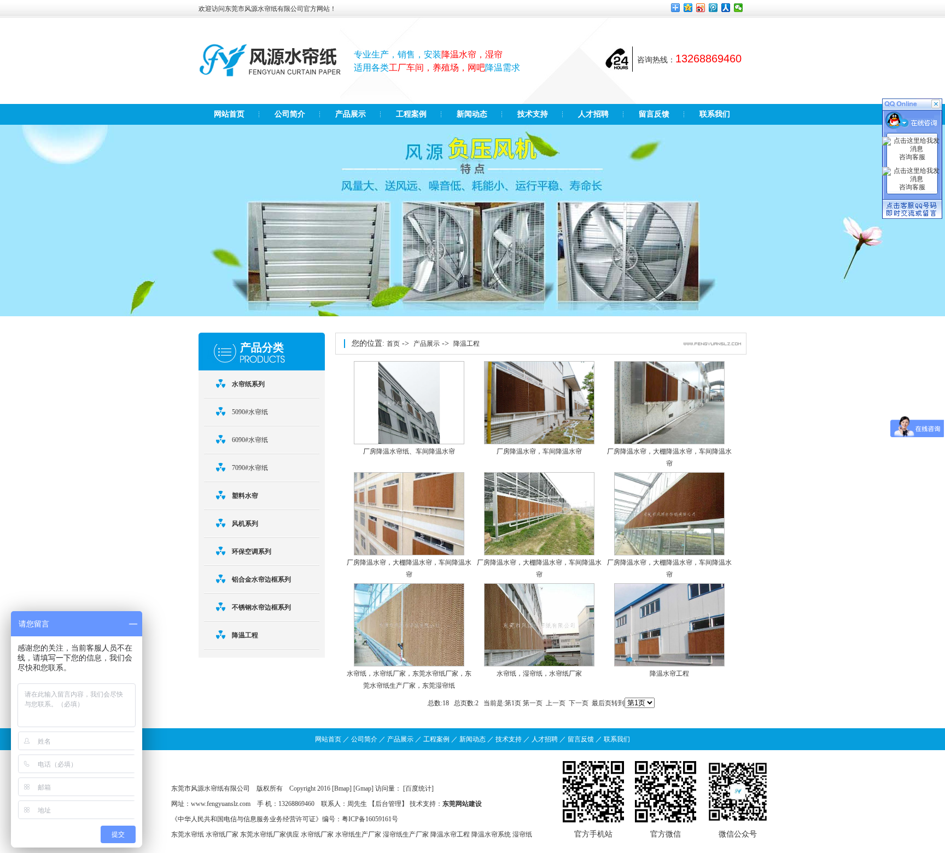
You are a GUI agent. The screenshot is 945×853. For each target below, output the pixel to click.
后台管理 (388, 804)
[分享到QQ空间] (688, 7)
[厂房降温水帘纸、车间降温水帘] (409, 442)
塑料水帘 (245, 496)
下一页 (578, 703)
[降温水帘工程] (669, 664)
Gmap (363, 788)
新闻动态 (472, 739)
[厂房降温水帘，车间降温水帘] (539, 442)
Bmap (341, 788)
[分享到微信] (738, 7)
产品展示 (426, 343)
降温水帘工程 (669, 673)
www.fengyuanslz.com (220, 804)
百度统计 (418, 788)
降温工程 (245, 635)
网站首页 (328, 739)
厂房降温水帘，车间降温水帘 (539, 451)
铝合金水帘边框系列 (261, 579)
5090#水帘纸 (250, 412)
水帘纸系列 (248, 384)
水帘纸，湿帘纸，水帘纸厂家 (539, 673)
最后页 (601, 703)
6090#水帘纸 (250, 440)
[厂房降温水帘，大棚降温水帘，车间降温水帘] (669, 442)
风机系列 (245, 523)
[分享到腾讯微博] (713, 7)
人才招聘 (545, 739)
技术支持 (508, 739)
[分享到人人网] (726, 7)
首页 (393, 343)
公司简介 (364, 739)
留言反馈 (581, 739)
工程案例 (436, 739)
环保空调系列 (251, 551)
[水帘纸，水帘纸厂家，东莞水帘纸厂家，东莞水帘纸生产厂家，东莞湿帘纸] (409, 664)
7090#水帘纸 (250, 468)
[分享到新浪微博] (700, 7)
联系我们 (617, 739)
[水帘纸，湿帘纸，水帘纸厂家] (539, 664)
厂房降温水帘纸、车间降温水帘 (409, 451)
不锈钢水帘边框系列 (261, 607)
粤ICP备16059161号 (370, 819)
